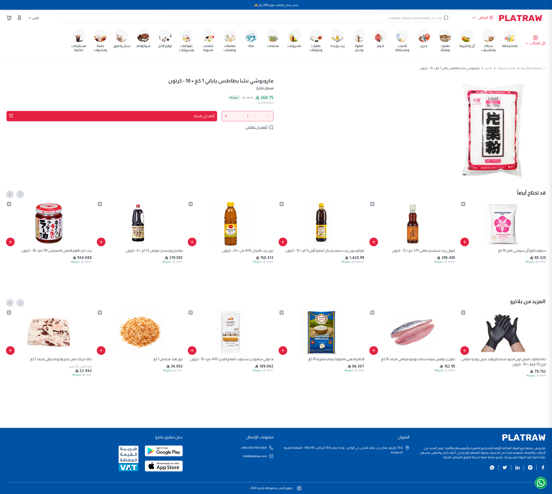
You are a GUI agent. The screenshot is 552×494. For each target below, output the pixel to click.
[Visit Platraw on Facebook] (543, 467)
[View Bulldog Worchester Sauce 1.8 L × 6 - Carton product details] (139, 223)
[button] (535, 40)
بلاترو (488, 68)
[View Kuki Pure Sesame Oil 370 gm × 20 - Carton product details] (412, 223)
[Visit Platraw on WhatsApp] (492, 467)
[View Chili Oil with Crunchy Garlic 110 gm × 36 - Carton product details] (49, 223)
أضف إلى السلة (204, 116)
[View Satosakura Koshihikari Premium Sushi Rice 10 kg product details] (503, 223)
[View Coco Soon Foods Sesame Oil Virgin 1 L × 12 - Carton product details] (321, 223)
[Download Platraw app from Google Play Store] (164, 453)
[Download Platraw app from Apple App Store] (164, 468)
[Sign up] (19, 17)
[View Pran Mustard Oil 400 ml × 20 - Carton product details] (230, 223)
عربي (35, 17)
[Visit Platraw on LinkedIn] (517, 467)
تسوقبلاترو (264, 88)
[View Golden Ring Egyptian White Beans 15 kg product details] (321, 332)
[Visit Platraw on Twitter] (504, 467)
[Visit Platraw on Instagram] (530, 467)
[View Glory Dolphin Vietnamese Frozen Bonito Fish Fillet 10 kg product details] (412, 332)
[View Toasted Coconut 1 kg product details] (139, 332)
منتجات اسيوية (506, 68)
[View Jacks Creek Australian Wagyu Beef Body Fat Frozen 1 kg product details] (49, 332)
